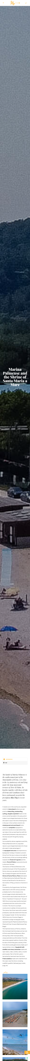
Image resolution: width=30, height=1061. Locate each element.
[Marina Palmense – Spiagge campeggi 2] (15, 1014)
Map (6, 762)
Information (9, 759)
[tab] (15, 759)
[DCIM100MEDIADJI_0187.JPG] (15, 986)
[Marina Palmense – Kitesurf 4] (15, 1042)
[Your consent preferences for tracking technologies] (27, 1058)
